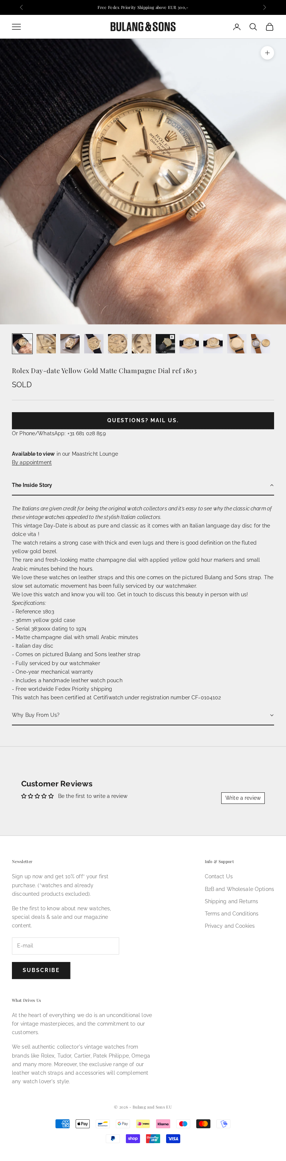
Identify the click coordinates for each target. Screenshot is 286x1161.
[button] (143, 485)
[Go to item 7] (165, 343)
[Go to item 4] (93, 343)
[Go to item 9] (213, 343)
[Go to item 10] (236, 343)
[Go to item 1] (22, 343)
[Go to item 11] (260, 343)
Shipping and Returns (231, 901)
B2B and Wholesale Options (239, 889)
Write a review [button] (243, 798)
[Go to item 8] (189, 343)
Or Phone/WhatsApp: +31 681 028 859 (59, 433)
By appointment (32, 462)
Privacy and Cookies (230, 926)
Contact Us (219, 876)
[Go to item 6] (141, 343)
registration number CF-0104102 (181, 697)
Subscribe (41, 970)
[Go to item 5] (117, 343)
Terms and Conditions (232, 914)
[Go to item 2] (46, 343)
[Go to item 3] (70, 343)
